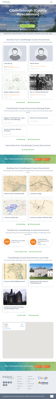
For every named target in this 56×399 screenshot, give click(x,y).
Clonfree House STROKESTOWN (14, 193)
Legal (29, 381)
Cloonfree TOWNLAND (11, 217)
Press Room (20, 383)
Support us (30, 386)
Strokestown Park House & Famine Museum (39, 282)
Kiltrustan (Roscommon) (49, 90)
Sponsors (19, 381)
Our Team (19, 379)
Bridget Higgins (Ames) (11, 92)
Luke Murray (8, 63)
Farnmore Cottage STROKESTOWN (41, 217)
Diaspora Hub (31, 379)
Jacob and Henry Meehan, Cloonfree (12, 130)
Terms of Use (31, 383)
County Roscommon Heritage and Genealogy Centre (14, 307)
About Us (19, 376)
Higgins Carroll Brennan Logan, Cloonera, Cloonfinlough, (14, 118)
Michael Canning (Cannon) (39, 118)
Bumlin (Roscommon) (38, 94)
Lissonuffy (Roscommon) (49, 92)
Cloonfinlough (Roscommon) (13, 67)
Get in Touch (46, 159)
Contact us (19, 386)
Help (18, 388)
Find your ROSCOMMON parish (14, 281)
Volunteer (30, 376)
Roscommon (10, 66)
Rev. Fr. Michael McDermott (39, 92)
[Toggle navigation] (51, 2)
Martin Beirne (34, 63)
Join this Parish (25, 25)
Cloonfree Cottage (35, 193)
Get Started (38, 159)
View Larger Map (7, 328)
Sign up (29, 388)
